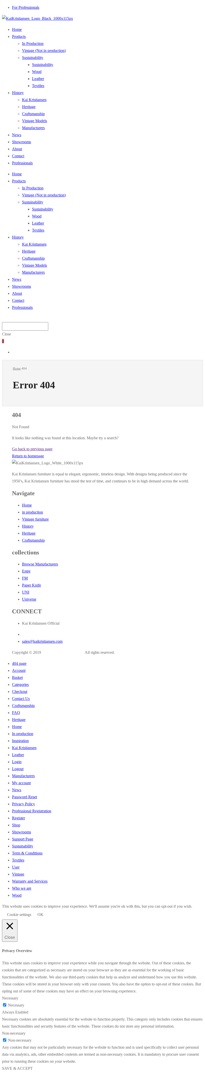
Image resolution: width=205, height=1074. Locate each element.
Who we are (21, 888)
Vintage (18, 874)
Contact (18, 156)
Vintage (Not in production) (44, 50)
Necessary (16, 1005)
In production (22, 734)
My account (21, 783)
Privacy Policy (23, 804)
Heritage (29, 107)
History (18, 93)
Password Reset (24, 797)
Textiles (38, 86)
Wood (37, 71)
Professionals (22, 163)
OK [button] (41, 914)
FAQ (16, 712)
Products (19, 36)
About (17, 149)
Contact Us (21, 698)
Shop (16, 825)
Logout (18, 769)
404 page (19, 663)
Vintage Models (34, 121)
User (16, 867)
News (16, 135)
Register (18, 818)
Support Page (22, 839)
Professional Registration (31, 811)
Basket (17, 677)
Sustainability (32, 57)
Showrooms (21, 142)
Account (19, 670)
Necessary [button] (10, 998)
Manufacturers (33, 128)
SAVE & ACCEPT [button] (17, 1068)
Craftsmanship (33, 114)
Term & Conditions (27, 853)
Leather (38, 79)
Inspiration (20, 741)
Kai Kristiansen (34, 100)
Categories (20, 684)
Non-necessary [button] (14, 1033)
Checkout (19, 691)
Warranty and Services (30, 881)
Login (17, 762)
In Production (33, 43)
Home (17, 29)
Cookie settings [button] (19, 914)
